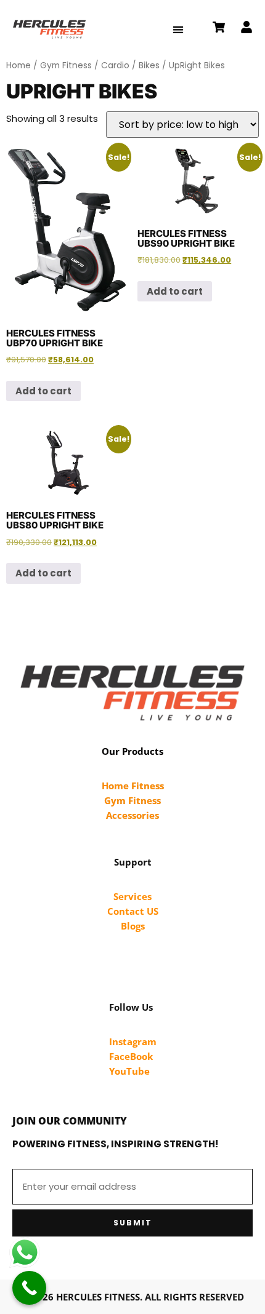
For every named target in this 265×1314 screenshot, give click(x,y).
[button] (178, 29)
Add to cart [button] (43, 390)
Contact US (132, 911)
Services (132, 896)
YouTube (129, 1071)
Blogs (133, 926)
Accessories (132, 815)
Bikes (149, 65)
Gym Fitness (66, 65)
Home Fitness (133, 785)
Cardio (115, 65)
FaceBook (131, 1056)
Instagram (133, 1041)
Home (18, 65)
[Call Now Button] (29, 1288)
